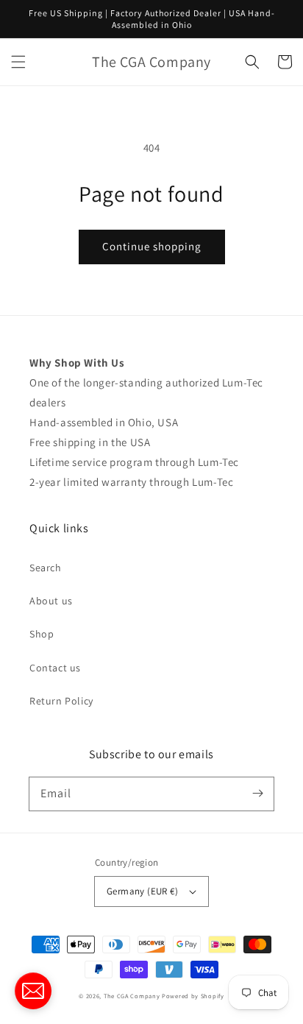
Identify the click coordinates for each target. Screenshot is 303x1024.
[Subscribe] (257, 793)
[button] (18, 62)
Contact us (55, 667)
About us (51, 600)
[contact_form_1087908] (33, 990)
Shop (41, 633)
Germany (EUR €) (142, 891)
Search (45, 567)
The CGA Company (132, 996)
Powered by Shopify (193, 996)
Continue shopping (152, 246)
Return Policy (61, 700)
